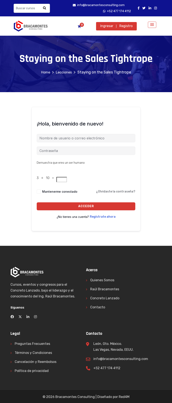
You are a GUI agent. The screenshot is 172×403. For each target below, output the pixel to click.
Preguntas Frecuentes (32, 344)
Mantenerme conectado (59, 191)
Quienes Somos (102, 280)
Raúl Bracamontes (104, 289)
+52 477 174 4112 (106, 368)
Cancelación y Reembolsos (35, 362)
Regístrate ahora (103, 217)
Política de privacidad (32, 371)
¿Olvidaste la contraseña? (115, 191)
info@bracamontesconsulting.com (120, 359)
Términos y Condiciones (33, 353)
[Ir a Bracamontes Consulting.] (45, 72)
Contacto (97, 307)
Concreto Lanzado (104, 298)
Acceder (86, 206)
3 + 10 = (46, 178)
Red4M (124, 397)
